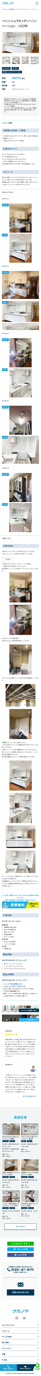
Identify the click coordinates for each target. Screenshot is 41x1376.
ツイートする (22, 1249)
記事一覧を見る (20, 1226)
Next (38, 43)
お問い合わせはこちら (20, 1292)
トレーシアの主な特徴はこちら (13, 984)
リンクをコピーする (19, 1243)
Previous (3, 43)
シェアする (22, 1255)
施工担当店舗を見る (29, 1096)
